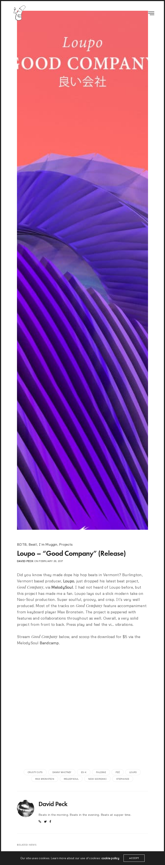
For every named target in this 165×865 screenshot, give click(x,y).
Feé (118, 772)
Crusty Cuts (35, 772)
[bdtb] (19, 12)
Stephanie (122, 779)
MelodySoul (71, 779)
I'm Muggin (48, 544)
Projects (66, 544)
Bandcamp (49, 642)
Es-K (83, 772)
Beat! (33, 544)
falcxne (101, 772)
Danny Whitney (61, 772)
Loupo (133, 772)
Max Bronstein (44, 779)
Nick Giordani (97, 779)
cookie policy (110, 858)
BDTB (22, 544)
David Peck (25, 561)
